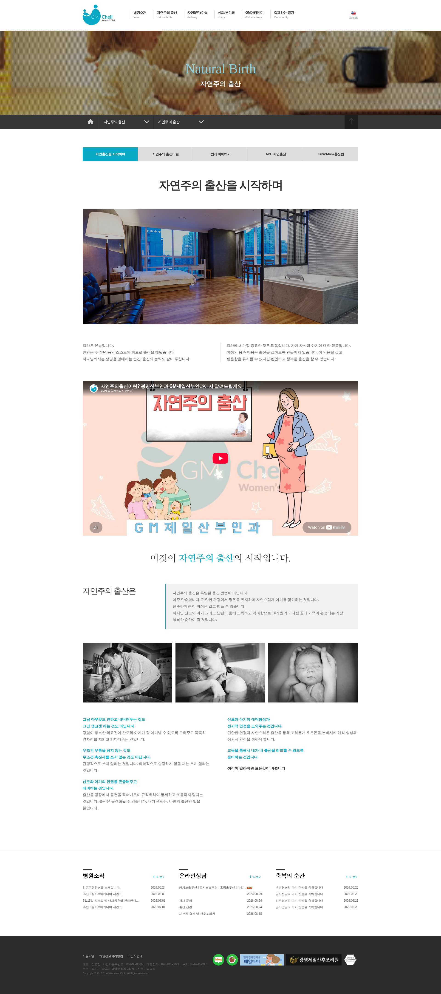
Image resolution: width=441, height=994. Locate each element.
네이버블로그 (218, 960)
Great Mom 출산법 (331, 154)
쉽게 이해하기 (221, 154)
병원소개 (139, 15)
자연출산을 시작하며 (110, 154)
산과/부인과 (226, 15)
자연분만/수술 (197, 15)
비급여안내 (135, 956)
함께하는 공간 (284, 15)
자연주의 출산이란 (165, 154)
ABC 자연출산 (276, 154)
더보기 (160, 877)
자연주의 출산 (167, 15)
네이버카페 (232, 960)
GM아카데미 (254, 15)
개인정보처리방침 (111, 956)
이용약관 (89, 956)
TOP (351, 122)
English (353, 17)
